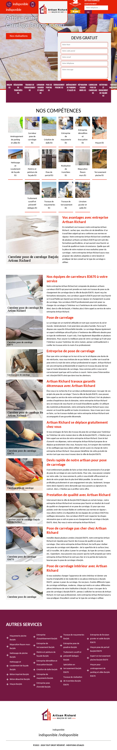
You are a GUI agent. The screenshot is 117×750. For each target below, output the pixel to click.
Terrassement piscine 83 (58, 86)
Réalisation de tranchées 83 (18, 89)
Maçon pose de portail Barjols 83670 (99, 649)
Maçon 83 (9, 86)
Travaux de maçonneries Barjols (73, 637)
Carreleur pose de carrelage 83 (93, 89)
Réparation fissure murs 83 (82, 87)
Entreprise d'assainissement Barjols (47, 637)
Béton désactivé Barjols (20, 679)
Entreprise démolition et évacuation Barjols (47, 663)
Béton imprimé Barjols (19, 674)
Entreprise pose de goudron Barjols (71, 645)
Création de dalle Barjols (47, 669)
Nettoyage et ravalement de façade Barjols (19, 666)
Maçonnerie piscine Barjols (18, 638)
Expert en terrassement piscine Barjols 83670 (100, 658)
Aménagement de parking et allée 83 (71, 87)
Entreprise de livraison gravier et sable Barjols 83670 (100, 639)
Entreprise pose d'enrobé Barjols (43, 685)
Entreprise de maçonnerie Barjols (45, 676)
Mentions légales (75, 745)
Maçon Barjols (16, 684)
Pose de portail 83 (49, 87)
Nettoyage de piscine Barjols (19, 655)
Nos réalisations (19, 36)
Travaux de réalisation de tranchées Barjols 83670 (72, 681)
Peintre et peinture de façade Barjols (46, 654)
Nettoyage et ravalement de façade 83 (103, 90)
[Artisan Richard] (53, 12)
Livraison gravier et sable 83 (40, 89)
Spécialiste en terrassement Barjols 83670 (72, 668)
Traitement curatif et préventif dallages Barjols (72, 656)
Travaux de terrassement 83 (29, 87)
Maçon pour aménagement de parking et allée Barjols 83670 (100, 670)
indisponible (20, 4)
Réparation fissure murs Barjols (20, 646)
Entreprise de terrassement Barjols (45, 645)
